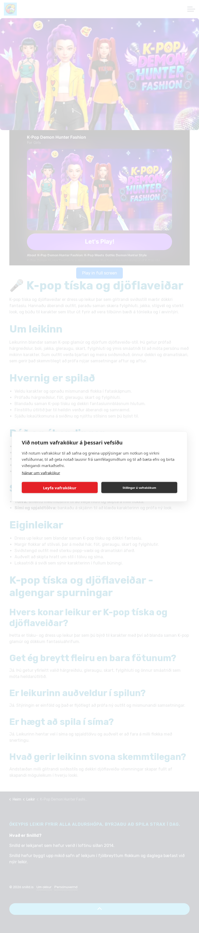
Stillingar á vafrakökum (139, 487)
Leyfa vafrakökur (59, 487)
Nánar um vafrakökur (41, 472)
